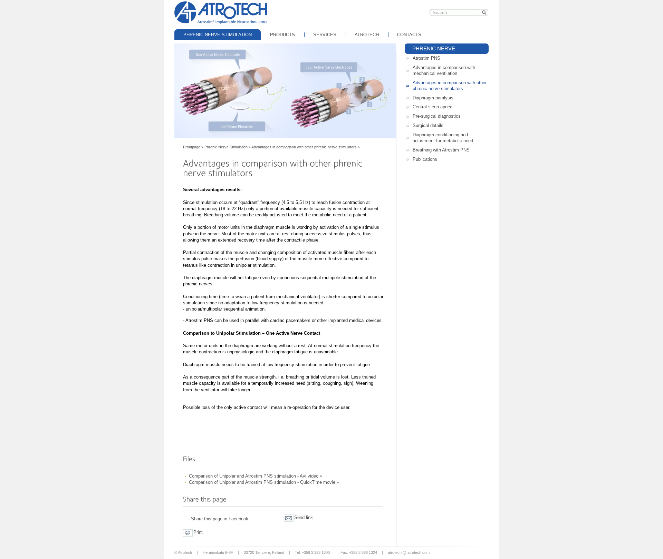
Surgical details (428, 125)
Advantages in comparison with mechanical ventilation (444, 70)
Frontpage (221, 12)
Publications (425, 159)
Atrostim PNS (426, 58)
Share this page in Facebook (219, 518)
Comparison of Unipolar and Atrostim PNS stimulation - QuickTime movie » (264, 482)
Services (324, 34)
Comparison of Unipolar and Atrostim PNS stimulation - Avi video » (255, 476)
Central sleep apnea (432, 106)
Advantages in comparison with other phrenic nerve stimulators (450, 85)
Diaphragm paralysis (433, 97)
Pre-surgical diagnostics (437, 116)
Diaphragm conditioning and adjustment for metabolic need (443, 137)
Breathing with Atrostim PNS (441, 150)
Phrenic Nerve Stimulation (217, 34)
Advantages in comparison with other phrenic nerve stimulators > (305, 147)
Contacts (409, 34)
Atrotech (367, 34)
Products (282, 34)
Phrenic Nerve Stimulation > (227, 147)
